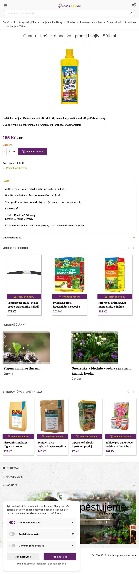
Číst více (8, 373)
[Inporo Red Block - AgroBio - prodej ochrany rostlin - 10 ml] (86, 416)
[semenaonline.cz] (69, 5)
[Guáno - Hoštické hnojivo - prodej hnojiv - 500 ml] (69, 76)
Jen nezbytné (23, 556)
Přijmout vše (60, 556)
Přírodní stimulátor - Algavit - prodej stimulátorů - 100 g (16, 446)
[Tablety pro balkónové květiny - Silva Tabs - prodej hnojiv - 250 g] (120, 416)
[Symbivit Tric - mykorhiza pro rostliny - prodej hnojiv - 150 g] (52, 416)
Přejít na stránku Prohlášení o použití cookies (41, 563)
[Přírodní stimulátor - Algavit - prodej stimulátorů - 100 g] (18, 416)
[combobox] (66, 13)
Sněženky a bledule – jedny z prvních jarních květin (101, 370)
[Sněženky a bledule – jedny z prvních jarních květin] (94, 347)
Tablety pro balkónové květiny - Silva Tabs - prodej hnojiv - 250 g (119, 446)
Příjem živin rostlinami (22, 368)
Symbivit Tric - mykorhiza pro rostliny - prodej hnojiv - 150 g (52, 446)
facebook (103, 522)
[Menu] (6, 5)
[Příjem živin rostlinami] (26, 347)
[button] (69, 181)
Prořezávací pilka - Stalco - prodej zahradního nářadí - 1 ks (24, 306)
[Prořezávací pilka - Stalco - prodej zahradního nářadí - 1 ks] (24, 274)
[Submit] (132, 13)
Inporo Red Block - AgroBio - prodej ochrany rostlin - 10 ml (85, 446)
